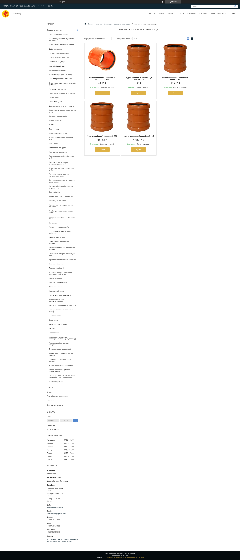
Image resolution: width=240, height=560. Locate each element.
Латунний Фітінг (54, 192)
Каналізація (53, 223)
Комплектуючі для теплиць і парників (59, 242)
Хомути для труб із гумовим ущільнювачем (59, 370)
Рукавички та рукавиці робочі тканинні (60, 360)
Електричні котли (55, 316)
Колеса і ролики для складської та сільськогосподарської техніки (62, 376)
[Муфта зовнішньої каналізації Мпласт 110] (138, 58)
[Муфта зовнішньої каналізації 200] (102, 117)
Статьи (50, 387)
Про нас (181, 14)
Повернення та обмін (227, 14)
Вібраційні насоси (55, 287)
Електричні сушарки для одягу (60, 74)
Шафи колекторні (55, 49)
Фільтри (51, 125)
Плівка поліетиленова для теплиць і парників (62, 248)
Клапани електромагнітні (58, 116)
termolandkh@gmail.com (56, 514)
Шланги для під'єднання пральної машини (61, 354)
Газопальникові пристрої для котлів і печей (62, 218)
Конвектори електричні (57, 70)
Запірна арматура (55, 120)
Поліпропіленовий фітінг (58, 152)
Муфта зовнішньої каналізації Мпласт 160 (175, 78)
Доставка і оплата (207, 14)
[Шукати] (235, 6)
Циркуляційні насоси (56, 291)
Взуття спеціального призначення (61, 365)
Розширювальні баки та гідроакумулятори (57, 300)
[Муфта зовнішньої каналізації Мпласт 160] (175, 58)
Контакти (192, 14)
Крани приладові (55, 102)
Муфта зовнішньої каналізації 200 (102, 136)
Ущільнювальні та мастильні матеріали (59, 344)
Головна (151, 14)
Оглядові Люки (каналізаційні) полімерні (60, 232)
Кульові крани (54, 97)
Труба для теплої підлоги (58, 34)
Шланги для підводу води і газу (61, 196)
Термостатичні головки (57, 89)
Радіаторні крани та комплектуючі (62, 93)
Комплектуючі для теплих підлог (61, 45)
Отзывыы (50, 400)
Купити (102, 93)
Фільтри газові (54, 129)
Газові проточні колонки (58, 324)
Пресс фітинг (54, 143)
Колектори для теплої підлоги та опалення (61, 40)
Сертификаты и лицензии (57, 396)
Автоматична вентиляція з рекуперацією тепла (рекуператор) (62, 338)
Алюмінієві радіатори (57, 66)
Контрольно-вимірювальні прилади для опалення (62, 181)
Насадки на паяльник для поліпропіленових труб (58, 163)
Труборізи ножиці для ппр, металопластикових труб (59, 175)
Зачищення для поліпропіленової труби (61, 169)
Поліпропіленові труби (57, 148)
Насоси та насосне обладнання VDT (62, 305)
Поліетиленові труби (56, 268)
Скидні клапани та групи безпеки (61, 106)
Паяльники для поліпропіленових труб (61, 157)
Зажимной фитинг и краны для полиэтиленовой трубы (60, 273)
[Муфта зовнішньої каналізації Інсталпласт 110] (102, 58)
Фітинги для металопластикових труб (61, 138)
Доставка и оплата (55, 405)
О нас (49, 392)
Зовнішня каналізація (122, 24)
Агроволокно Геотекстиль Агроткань (62, 259)
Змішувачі (52, 328)
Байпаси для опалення (57, 200)
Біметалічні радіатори (57, 62)
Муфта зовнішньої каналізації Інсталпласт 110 (102, 78)
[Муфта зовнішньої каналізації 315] (138, 117)
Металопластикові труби (58, 133)
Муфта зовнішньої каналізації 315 (139, 136)
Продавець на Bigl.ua (120, 555)
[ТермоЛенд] (5, 14)
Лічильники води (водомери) (60, 349)
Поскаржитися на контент (115, 558)
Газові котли (53, 320)
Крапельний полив (56, 264)
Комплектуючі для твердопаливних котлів (62, 111)
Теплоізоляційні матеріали (59, 53)
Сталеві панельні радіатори (59, 57)
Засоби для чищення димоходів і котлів (61, 212)
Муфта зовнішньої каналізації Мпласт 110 (139, 78)
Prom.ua (132, 553)
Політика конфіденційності (134, 558)
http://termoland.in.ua (55, 507)
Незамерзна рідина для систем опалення (61, 206)
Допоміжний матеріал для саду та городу (62, 254)
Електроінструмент (56, 381)
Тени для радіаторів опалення (60, 79)
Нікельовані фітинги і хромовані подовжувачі (61, 187)
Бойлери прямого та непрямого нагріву (61, 311)
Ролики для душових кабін (59, 227)
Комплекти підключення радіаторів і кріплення (62, 84)
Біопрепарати (54, 333)
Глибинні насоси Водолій (58, 282)
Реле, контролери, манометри (60, 295)
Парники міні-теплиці (57, 237)
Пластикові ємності (56, 278)
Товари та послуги (166, 14)
